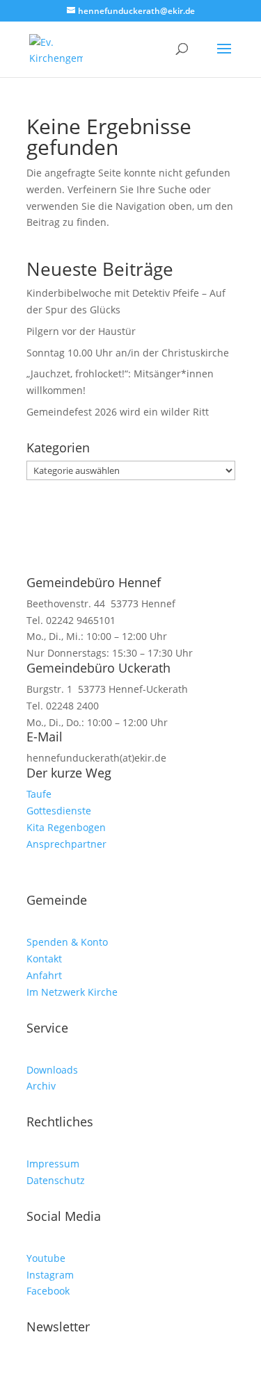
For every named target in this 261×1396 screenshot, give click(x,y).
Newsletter (58, 1326)
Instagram (50, 1274)
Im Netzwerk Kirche (72, 992)
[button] (224, 57)
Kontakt (44, 958)
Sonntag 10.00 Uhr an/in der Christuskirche (127, 352)
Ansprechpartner (66, 844)
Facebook (48, 1290)
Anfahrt (44, 975)
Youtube (45, 1258)
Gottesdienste (58, 810)
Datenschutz (55, 1180)
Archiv (41, 1085)
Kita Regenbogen (66, 827)
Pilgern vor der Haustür (81, 331)
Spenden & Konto (67, 942)
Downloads (52, 1069)
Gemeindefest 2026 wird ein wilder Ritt (117, 411)
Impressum (52, 1163)
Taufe (39, 793)
